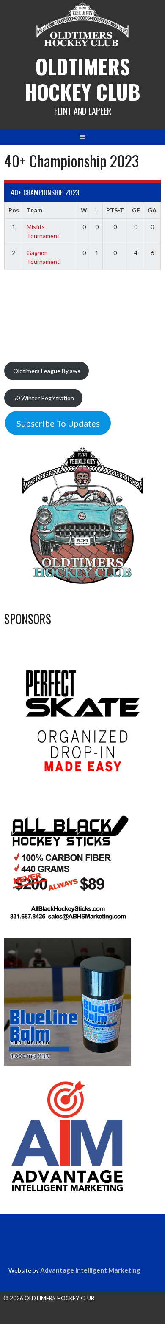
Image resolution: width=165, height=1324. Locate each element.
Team (34, 210)
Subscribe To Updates (58, 423)
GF (136, 210)
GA (152, 210)
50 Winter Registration (43, 398)
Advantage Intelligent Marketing (90, 1270)
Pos (13, 210)
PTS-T (115, 210)
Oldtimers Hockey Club (82, 79)
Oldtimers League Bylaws (46, 370)
